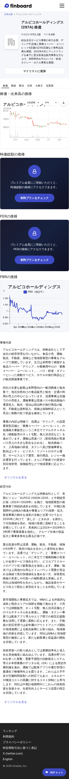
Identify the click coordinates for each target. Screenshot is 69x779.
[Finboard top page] (18, 5)
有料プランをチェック (34, 198)
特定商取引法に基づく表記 (20, 748)
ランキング (10, 731)
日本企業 (8, 14)
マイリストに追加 (34, 71)
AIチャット (56, 772)
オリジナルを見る (15, 477)
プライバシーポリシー (17, 742)
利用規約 (8, 736)
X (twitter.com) (13, 753)
